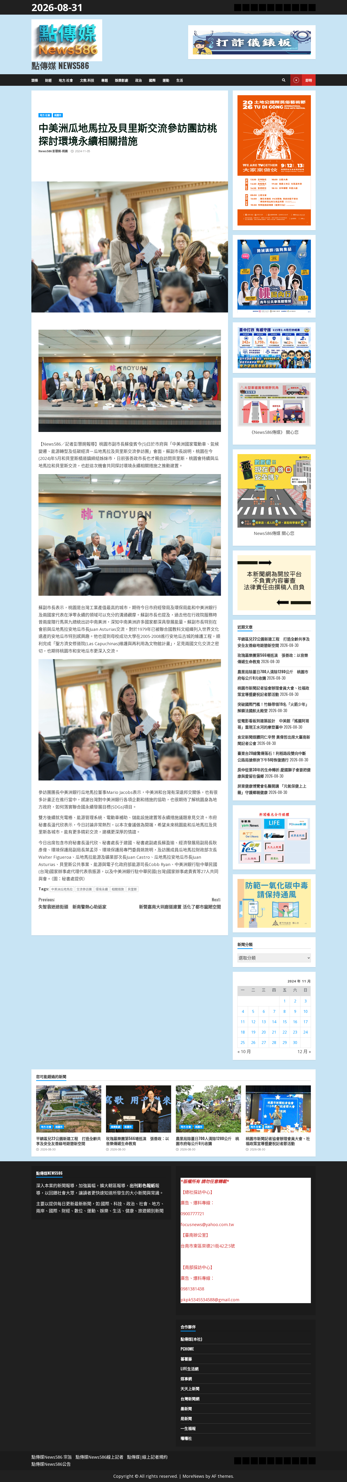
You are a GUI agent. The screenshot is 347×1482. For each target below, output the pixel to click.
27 (264, 1042)
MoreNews (193, 1476)
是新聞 (186, 1418)
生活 (179, 80)
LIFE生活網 (190, 1368)
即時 (308, 80)
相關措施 (118, 889)
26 (253, 1042)
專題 (104, 80)
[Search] (283, 80)
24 (305, 1032)
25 (243, 1042)
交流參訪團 (84, 889)
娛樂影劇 (121, 80)
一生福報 (188, 1428)
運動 (166, 80)
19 (253, 1032)
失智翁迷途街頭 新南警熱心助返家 (72, 903)
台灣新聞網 (190, 1398)
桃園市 (57, 115)
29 (285, 1042)
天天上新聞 (190, 1388)
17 (305, 1021)
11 (243, 1021)
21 (274, 1032)
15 (285, 1021)
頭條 (34, 80)
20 (264, 1032)
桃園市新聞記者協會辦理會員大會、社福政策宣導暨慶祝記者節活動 (278, 1109)
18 (243, 1032)
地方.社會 (66, 80)
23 (295, 1032)
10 (305, 1011)
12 (253, 1021)
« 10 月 (244, 1051)
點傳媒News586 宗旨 (51, 1457)
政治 (138, 80)
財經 (48, 80)
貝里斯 (132, 889)
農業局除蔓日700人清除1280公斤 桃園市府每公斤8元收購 (208, 1109)
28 (274, 1042)
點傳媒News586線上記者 (99, 1457)
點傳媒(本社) (191, 1339)
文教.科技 (87, 80)
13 (264, 1021)
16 (295, 1021)
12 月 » (304, 1051)
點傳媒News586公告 (51, 1464)
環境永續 (102, 889)
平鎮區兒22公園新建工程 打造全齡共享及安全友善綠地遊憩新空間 (68, 1109)
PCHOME (187, 1349)
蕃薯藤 (186, 1359)
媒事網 (186, 1378)
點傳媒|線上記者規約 (147, 1457)
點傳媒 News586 (60, 65)
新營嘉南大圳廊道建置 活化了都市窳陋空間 (180, 903)
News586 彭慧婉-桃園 (53, 151)
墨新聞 (186, 1408)
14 (274, 1021)
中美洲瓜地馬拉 (62, 889)
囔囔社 (186, 1438)
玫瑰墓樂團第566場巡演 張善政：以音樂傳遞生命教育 (138, 1109)
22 (285, 1032)
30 (295, 1042)
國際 (152, 80)
